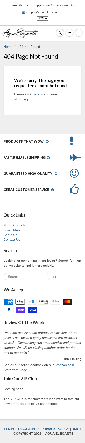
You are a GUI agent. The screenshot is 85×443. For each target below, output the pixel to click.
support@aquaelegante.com (44, 12)
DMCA (76, 429)
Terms (9, 429)
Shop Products (15, 225)
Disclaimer (28, 429)
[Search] (55, 277)
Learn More (12, 230)
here (36, 94)
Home (8, 47)
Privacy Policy (55, 429)
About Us (10, 235)
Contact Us (12, 239)
